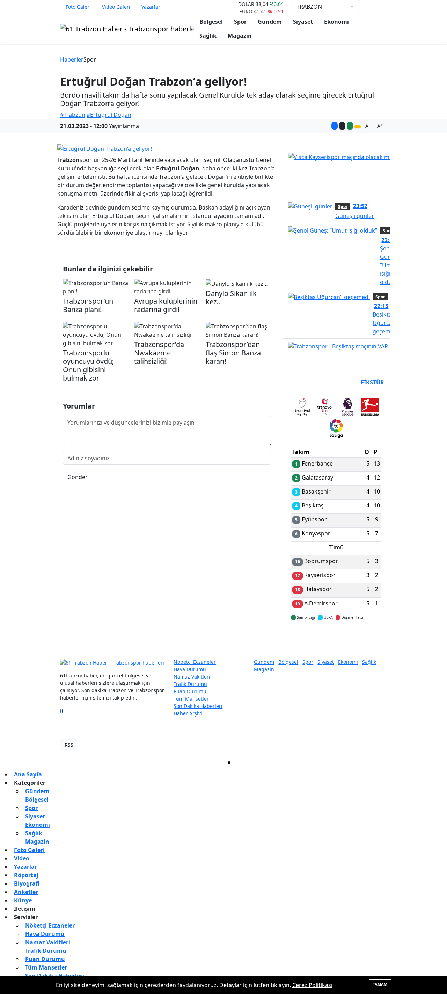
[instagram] (338, 762)
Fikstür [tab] (372, 382)
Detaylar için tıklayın (336, 638)
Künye (23, 900)
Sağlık (208, 36)
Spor (240, 22)
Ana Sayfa (28, 774)
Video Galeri (116, 6)
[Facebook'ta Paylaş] (334, 126)
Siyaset (303, 22)
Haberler (71, 59)
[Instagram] (64, 711)
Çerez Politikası (312, 985)
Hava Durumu (190, 669)
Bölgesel (211, 22)
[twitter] (229, 762)
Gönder (77, 477)
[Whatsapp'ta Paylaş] (350, 126)
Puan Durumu (190, 691)
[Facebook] (60, 711)
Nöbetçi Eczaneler (195, 662)
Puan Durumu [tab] (309, 382)
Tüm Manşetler (191, 698)
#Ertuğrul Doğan (109, 115)
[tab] (302, 408)
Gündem (270, 22)
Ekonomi (336, 22)
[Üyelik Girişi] (384, 6)
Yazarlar (150, 6)
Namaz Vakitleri (192, 676)
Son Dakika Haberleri (198, 706)
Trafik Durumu (190, 684)
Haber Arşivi (188, 713)
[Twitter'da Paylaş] (342, 126)
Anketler (26, 892)
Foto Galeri (78, 6)
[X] (62, 711)
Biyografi (26, 883)
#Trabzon (72, 115)
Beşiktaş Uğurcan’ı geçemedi (385, 318)
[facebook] (119, 762)
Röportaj (26, 875)
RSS (69, 744)
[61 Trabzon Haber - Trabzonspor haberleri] (127, 28)
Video (21, 858)
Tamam (380, 984)
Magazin (240, 36)
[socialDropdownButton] (357, 126)
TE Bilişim (375, 744)
